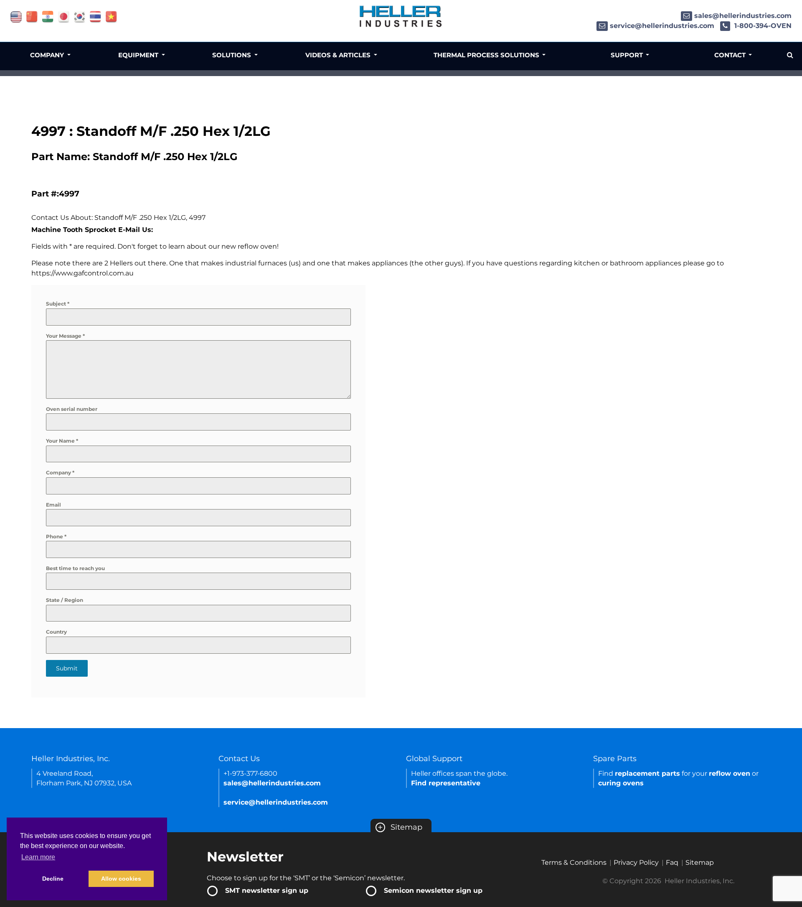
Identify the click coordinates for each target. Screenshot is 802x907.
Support (628, 55)
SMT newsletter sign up (266, 890)
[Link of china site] (32, 16)
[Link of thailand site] (95, 16)
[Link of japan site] (63, 16)
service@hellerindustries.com (662, 26)
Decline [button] (52, 878)
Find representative (445, 783)
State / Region (64, 600)
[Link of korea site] (79, 16)
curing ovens (621, 783)
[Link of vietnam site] (111, 16)
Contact (730, 55)
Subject (57, 304)
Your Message (65, 336)
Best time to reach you (75, 568)
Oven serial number (71, 409)
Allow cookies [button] (121, 878)
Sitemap (400, 827)
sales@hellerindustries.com (743, 16)
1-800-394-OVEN (762, 26)
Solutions (232, 55)
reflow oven (729, 773)
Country (56, 632)
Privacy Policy (636, 862)
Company (60, 472)
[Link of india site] (47, 16)
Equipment (139, 55)
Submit (67, 668)
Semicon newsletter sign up (433, 890)
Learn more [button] (38, 857)
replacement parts (647, 773)
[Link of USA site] (16, 16)
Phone (56, 536)
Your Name (62, 441)
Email (53, 505)
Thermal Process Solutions (487, 55)
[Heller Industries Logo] (401, 16)
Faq (672, 862)
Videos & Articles (338, 55)
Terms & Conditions (574, 862)
